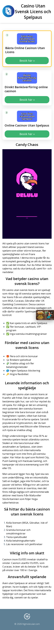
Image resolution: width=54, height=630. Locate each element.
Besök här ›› (27, 60)
